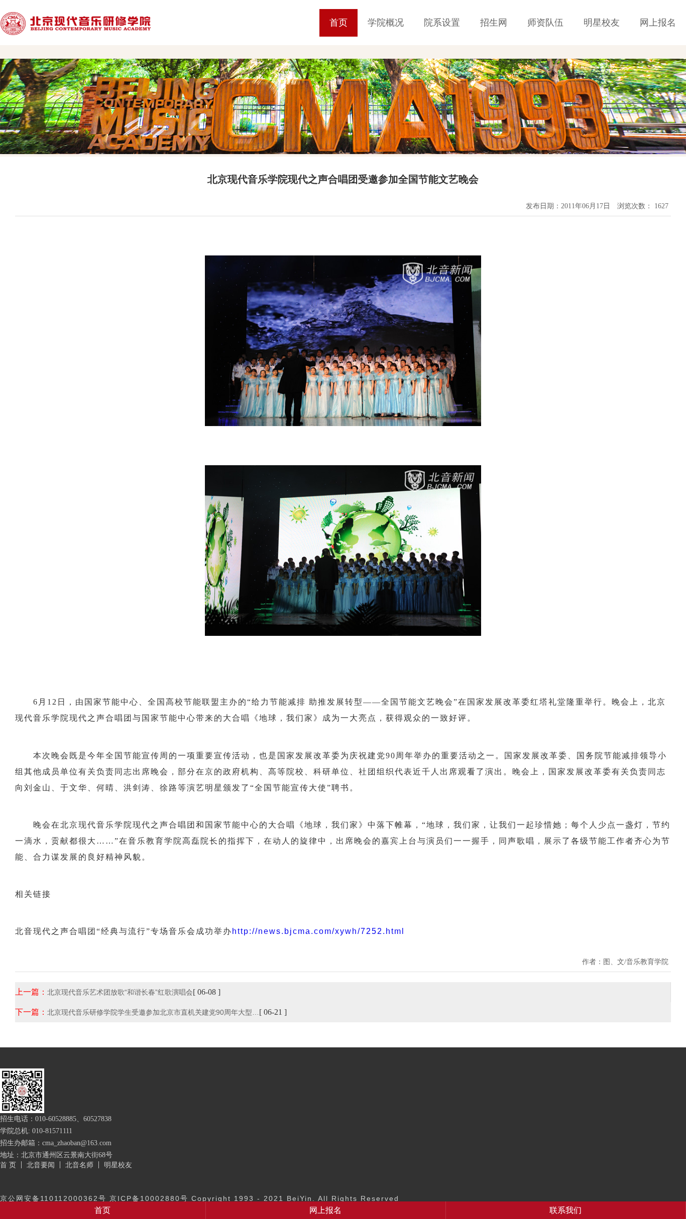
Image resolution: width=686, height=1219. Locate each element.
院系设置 (442, 23)
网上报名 (658, 23)
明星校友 (602, 23)
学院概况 (386, 23)
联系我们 (565, 1210)
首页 (338, 23)
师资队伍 (545, 23)
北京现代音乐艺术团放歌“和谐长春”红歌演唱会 (120, 992)
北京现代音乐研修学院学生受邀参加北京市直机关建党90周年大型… (153, 1012)
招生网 (493, 23)
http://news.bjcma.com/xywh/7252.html (318, 931)
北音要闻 (41, 1165)
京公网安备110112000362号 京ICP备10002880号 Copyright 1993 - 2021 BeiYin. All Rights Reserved (199, 1198)
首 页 (8, 1165)
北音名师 (79, 1165)
